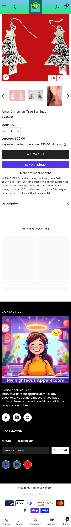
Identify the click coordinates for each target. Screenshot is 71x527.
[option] (35, 47)
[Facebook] (6, 417)
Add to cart (35, 154)
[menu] (4, 7)
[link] (18, 283)
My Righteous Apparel (39, 487)
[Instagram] (17, 417)
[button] (60, 78)
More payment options (35, 173)
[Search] (14, 7)
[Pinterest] (27, 417)
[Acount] (57, 6)
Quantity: (8, 125)
